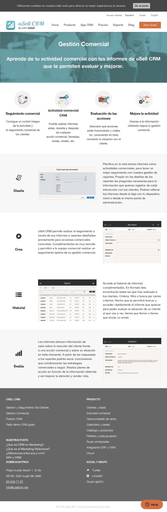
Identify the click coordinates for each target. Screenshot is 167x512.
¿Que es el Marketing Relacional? (28, 448)
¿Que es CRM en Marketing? (25, 444)
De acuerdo (141, 5)
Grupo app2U (95, 481)
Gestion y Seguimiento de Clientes (27, 407)
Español (129, 15)
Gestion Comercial (17, 413)
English (154, 15)
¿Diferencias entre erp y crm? (25, 453)
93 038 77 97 (14, 481)
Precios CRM (14, 419)
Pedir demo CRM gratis (20, 424)
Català (142, 15)
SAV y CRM (13, 457)
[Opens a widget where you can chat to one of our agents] (152, 505)
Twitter (96, 470)
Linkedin (97, 476)
